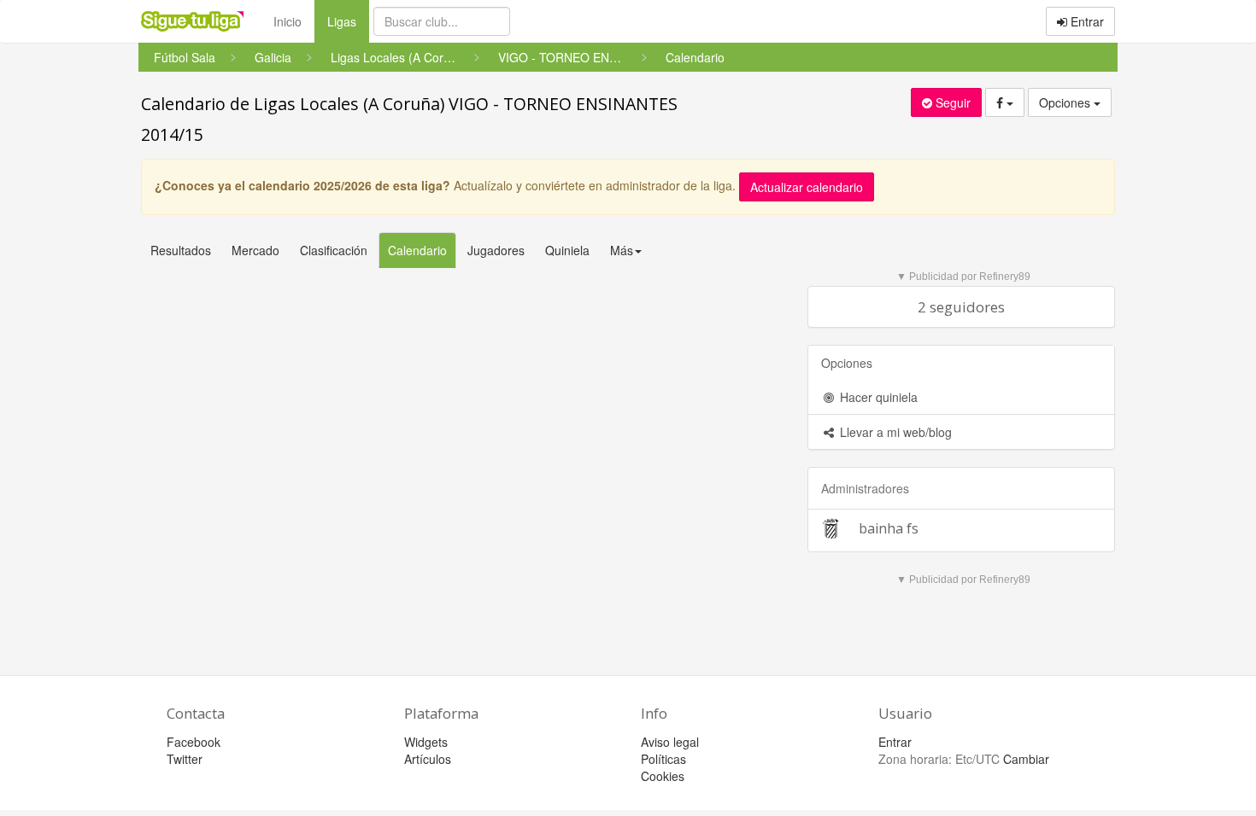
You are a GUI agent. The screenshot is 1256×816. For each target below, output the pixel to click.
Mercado (255, 250)
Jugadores (496, 250)
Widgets (426, 741)
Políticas (663, 758)
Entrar (1085, 21)
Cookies (662, 775)
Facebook (193, 741)
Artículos (427, 758)
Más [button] (621, 250)
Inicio (287, 21)
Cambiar (1026, 758)
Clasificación (333, 250)
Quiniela (567, 250)
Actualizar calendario (806, 186)
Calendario (417, 250)
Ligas (348, 21)
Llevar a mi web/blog (894, 431)
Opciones (1066, 102)
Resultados (180, 250)
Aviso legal (670, 741)
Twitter (184, 758)
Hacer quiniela (877, 396)
